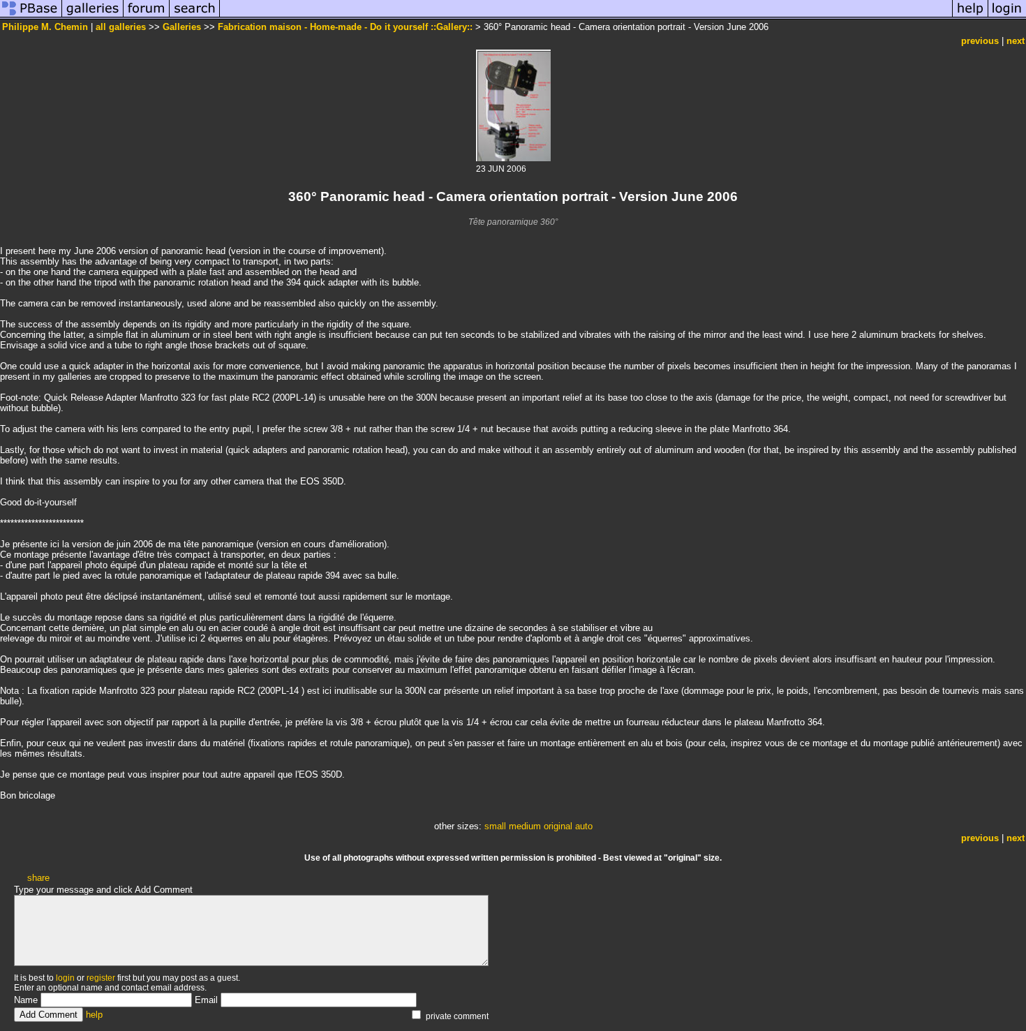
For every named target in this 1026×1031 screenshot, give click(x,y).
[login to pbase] (1007, 16)
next (1015, 41)
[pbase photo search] (195, 16)
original (558, 826)
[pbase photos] (31, 16)
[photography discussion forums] (147, 16)
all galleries (121, 27)
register (101, 978)
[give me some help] (970, 16)
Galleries (182, 27)
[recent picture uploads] (93, 16)
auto (584, 826)
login (65, 978)
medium (525, 826)
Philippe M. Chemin (45, 27)
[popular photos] (586, 16)
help (94, 1014)
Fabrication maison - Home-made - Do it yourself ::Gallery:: (345, 27)
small (495, 826)
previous (980, 41)
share (38, 878)
